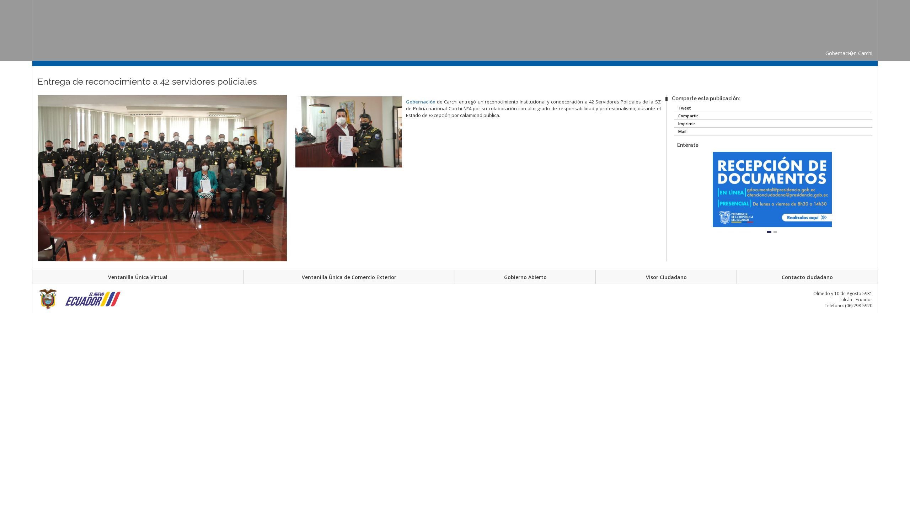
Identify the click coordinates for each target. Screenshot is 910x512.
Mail (681, 131)
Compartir (687, 115)
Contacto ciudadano (807, 277)
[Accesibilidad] (24, 94)
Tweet (684, 108)
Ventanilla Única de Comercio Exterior (349, 277)
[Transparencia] (24, 107)
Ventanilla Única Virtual (137, 277)
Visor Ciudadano (666, 277)
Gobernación (420, 101)
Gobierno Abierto (525, 277)
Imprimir (686, 123)
